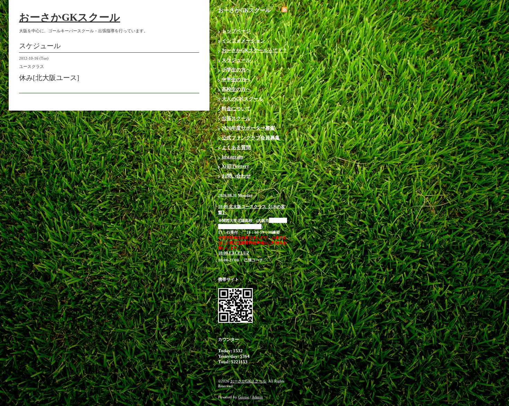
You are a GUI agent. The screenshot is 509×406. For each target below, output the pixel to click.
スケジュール (236, 60)
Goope (243, 397)
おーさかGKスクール (69, 17)
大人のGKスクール (242, 99)
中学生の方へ (236, 79)
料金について (236, 108)
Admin (257, 397)
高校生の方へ (236, 89)
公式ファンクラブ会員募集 (251, 137)
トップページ (236, 31)
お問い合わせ (236, 176)
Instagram (232, 156)
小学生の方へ (236, 69)
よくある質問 (236, 147)
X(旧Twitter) (235, 166)
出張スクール (236, 118)
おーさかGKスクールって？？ (254, 50)
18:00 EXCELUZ (233, 253)
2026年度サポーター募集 (248, 128)
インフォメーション (243, 40)
